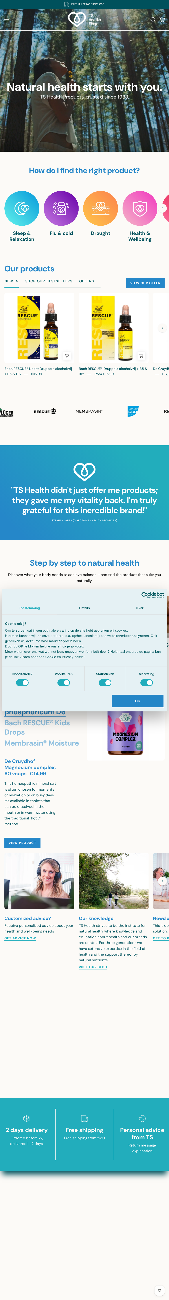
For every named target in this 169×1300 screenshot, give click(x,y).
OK (137, 701)
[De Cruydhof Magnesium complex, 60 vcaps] (126, 722)
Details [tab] (84, 608)
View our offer (145, 283)
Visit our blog (93, 967)
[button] (153, 19)
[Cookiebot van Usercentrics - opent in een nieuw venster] (144, 595)
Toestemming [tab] (29, 608)
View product (22, 843)
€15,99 (36, 374)
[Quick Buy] (67, 356)
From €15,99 (104, 374)
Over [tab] (139, 608)
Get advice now (20, 938)
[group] (84, 4)
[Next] (162, 208)
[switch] (63, 682)
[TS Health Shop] (84, 19)
